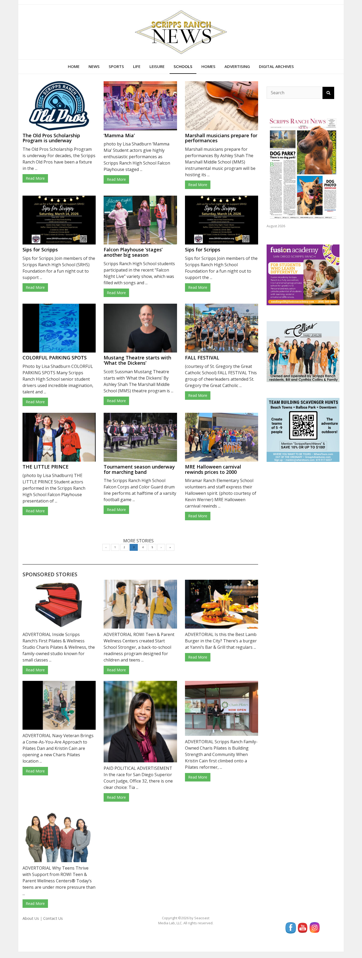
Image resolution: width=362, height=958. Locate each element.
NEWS (94, 66)
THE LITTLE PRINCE (46, 466)
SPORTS (116, 66)
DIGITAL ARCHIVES (276, 66)
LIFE (136, 66)
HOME (74, 66)
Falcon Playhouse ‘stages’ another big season (133, 252)
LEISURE (157, 66)
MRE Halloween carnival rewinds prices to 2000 (213, 469)
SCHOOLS (183, 66)
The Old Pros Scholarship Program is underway (51, 138)
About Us (31, 918)
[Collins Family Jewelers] (303, 351)
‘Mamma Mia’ (119, 135)
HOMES (208, 66)
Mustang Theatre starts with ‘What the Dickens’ (137, 360)
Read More (35, 178)
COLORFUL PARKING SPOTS (55, 357)
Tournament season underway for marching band (139, 469)
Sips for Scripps (40, 249)
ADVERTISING (237, 66)
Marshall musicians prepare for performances (221, 138)
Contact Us (53, 918)
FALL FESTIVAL (202, 357)
